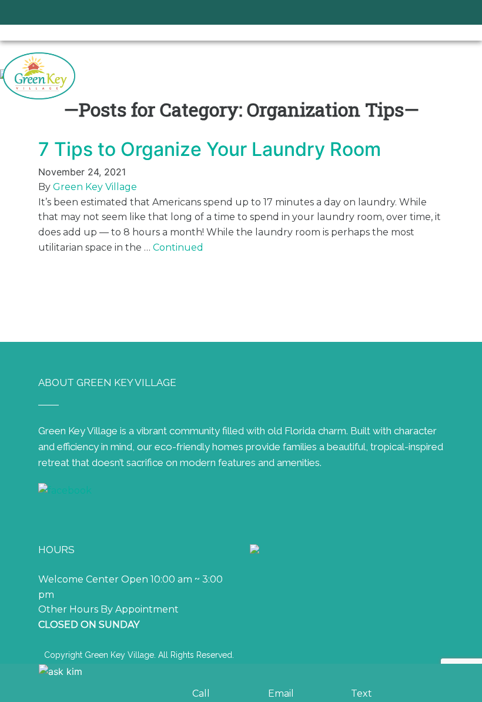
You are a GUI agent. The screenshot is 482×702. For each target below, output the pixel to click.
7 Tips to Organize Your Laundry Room (209, 149)
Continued (178, 247)
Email (281, 693)
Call (201, 693)
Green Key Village (95, 186)
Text (361, 693)
